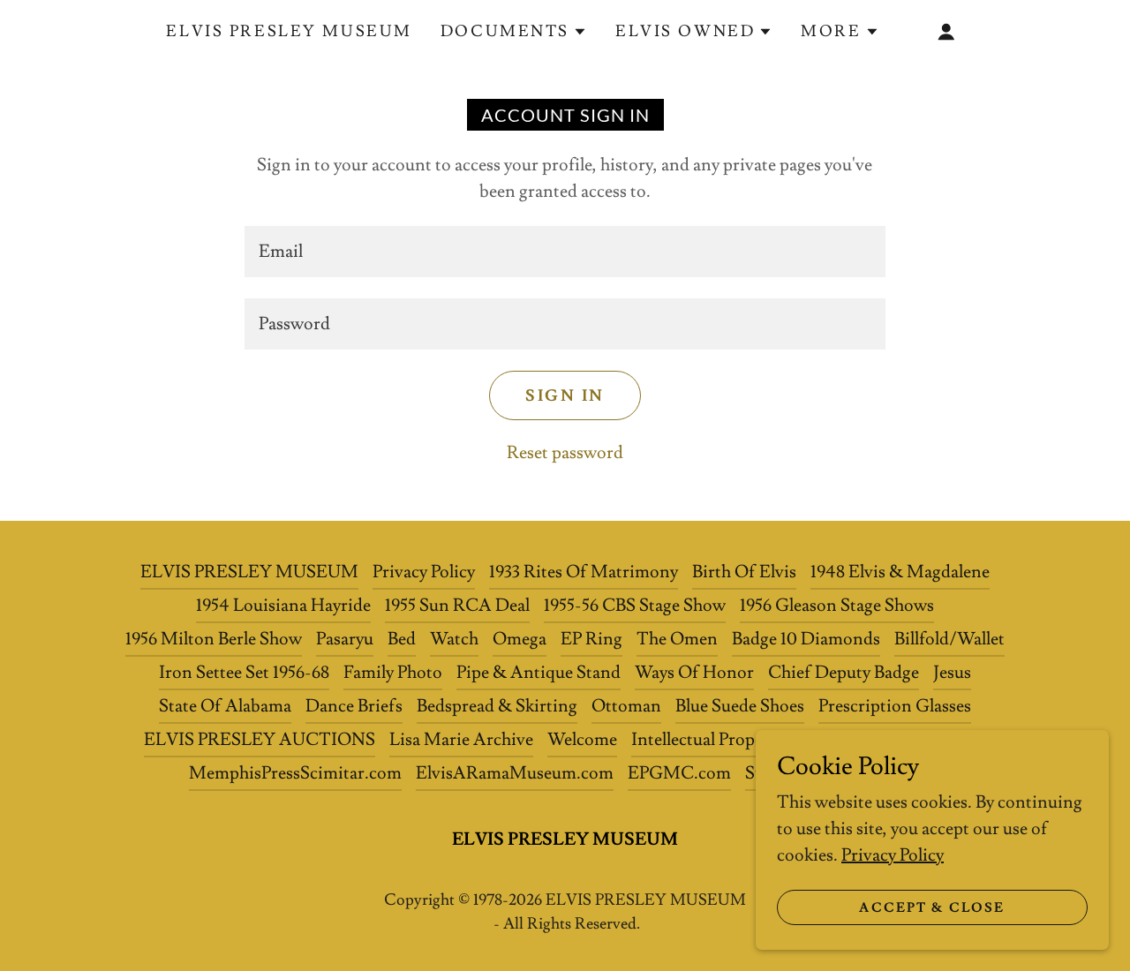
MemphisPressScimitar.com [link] (295, 773)
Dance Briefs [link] (354, 706)
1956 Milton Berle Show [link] (213, 639)
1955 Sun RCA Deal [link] (457, 605)
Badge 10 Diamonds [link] (806, 639)
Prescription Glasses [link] (894, 706)
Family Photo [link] (392, 672)
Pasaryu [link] (344, 639)
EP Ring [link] (591, 639)
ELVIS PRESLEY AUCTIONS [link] (259, 739)
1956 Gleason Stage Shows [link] (837, 605)
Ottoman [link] (626, 706)
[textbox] (565, 251)
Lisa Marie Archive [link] (461, 739)
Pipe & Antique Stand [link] (538, 672)
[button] (514, 31)
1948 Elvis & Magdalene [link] (900, 572)
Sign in (565, 396)
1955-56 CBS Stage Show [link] (635, 605)
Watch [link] (454, 639)
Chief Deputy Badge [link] (843, 672)
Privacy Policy (892, 855)
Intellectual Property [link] (707, 739)
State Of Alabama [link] (225, 706)
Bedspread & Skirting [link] (497, 706)
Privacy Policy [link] (424, 572)
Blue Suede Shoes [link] (739, 706)
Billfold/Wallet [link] (949, 639)
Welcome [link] (582, 739)
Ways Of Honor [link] (694, 672)
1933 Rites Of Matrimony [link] (583, 572)
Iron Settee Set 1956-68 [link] (244, 672)
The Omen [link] (677, 639)
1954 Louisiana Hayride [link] (283, 605)
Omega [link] (519, 639)
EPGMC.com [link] (679, 773)
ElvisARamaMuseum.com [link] (515, 773)
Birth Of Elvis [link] (744, 572)
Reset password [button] (565, 452)
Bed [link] (402, 639)
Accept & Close (932, 907)
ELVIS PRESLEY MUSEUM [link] (288, 31)
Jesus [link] (952, 672)
